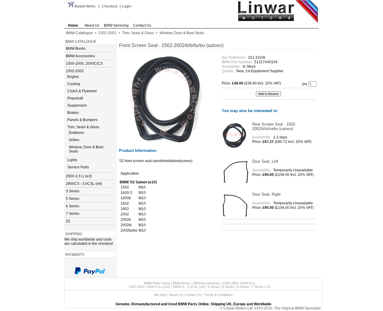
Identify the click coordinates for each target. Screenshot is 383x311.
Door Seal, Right (266, 194)
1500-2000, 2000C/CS (84, 63)
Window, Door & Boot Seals (181, 33)
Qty (304, 84)
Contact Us (142, 25)
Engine (73, 77)
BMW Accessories (80, 56)
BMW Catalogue (79, 33)
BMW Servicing (116, 25)
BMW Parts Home (157, 283)
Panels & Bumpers (82, 120)
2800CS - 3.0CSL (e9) (84, 184)
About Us (91, 25)
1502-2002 (107, 33)
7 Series (72, 214)
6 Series (72, 206)
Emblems (76, 133)
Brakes (73, 113)
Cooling (73, 84)
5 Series (72, 199)
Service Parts (78, 167)
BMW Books (76, 48)
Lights (72, 160)
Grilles (74, 140)
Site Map (160, 295)
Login (126, 6)
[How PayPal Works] (90, 271)
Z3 (68, 221)
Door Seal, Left (265, 161)
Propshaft (75, 98)
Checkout (109, 6)
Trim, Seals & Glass (138, 33)
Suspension (77, 105)
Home (73, 25)
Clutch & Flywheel (82, 91)
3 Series (72, 191)
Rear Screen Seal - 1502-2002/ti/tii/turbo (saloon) (274, 126)
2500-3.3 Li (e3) (79, 176)
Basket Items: (85, 6)
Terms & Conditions (218, 295)
